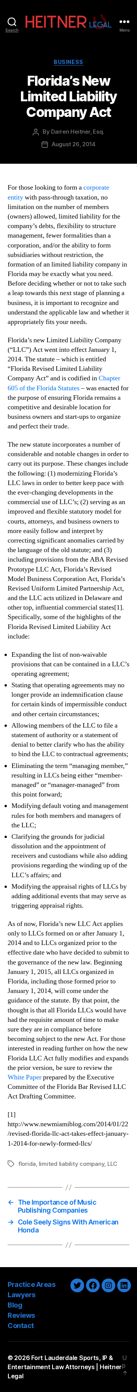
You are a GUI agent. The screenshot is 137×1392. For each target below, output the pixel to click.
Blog (15, 1305)
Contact (21, 1326)
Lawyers (21, 1295)
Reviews (21, 1315)
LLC (112, 1163)
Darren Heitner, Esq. (77, 131)
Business (68, 62)
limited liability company (72, 1163)
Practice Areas (31, 1284)
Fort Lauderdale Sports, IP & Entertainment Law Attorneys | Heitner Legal (65, 1367)
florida (27, 1163)
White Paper (24, 1077)
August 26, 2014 (74, 144)
